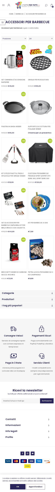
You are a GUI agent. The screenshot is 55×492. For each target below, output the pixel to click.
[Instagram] (27, 453)
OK (17, 486)
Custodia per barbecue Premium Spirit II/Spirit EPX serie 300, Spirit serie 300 (39, 176)
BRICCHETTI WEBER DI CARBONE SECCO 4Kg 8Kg (14, 273)
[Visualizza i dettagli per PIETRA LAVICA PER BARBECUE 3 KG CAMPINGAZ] (40, 252)
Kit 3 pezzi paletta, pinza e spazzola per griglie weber (13, 174)
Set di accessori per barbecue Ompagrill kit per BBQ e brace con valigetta (13, 225)
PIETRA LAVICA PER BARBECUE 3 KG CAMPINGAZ (40, 273)
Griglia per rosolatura (38, 79)
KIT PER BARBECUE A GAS (38, 222)
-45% (23, 240)
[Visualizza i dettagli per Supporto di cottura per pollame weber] (40, 107)
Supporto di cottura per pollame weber (39, 127)
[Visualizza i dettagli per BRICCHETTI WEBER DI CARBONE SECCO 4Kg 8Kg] (14, 252)
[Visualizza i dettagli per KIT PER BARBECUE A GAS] (40, 203)
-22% (23, 47)
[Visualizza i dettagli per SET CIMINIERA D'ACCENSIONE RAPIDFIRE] (14, 60)
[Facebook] (22, 453)
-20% (50, 47)
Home (11, 14)
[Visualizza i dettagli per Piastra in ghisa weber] (14, 107)
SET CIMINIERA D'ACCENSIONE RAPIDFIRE (13, 80)
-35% (23, 190)
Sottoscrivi (47, 401)
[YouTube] (33, 453)
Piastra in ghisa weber (11, 126)
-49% (23, 141)
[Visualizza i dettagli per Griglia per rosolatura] (40, 60)
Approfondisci (35, 486)
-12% (50, 141)
